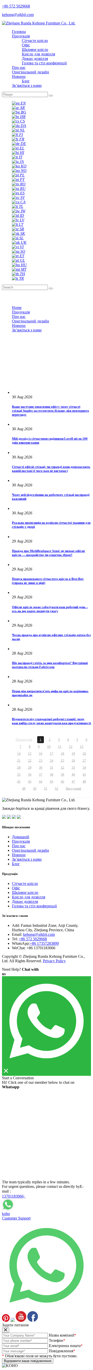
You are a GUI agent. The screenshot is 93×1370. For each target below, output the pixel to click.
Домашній (20, 837)
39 (62, 774)
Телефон (57, 1340)
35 (19, 774)
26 (73, 760)
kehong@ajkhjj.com (39, 934)
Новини (19, 76)
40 (73, 774)
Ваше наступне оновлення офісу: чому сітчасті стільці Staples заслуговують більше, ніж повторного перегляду (50, 410)
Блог (26, 81)
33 (73, 767)
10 (49, 746)
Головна (19, 31)
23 (40, 760)
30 (40, 767)
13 (81, 746)
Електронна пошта (66, 1346)
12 (70, 746)
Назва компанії (62, 1335)
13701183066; (14, 1196)
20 (84, 753)
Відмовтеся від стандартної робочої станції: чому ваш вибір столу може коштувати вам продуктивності (51, 721)
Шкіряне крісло (35, 49)
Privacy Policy (54, 961)
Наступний (73, 788)
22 (29, 760)
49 (24, 788)
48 (84, 781)
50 (34, 788)
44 (40, 781)
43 (29, 781)
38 (51, 774)
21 (19, 760)
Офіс (26, 45)
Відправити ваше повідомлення (27, 1361)
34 (84, 767)
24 (51, 760)
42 (19, 781)
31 (51, 767)
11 (60, 746)
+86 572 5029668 (33, 939)
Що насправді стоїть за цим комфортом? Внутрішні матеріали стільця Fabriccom (50, 665)
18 (62, 753)
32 (62, 767)
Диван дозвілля (35, 58)
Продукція (21, 36)
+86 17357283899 (44, 943)
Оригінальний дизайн (30, 72)
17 (51, 753)
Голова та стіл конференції (44, 63)
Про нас (19, 67)
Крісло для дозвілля (38, 54)
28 (19, 767)
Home (17, 307)
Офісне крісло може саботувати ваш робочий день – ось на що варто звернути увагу (50, 609)
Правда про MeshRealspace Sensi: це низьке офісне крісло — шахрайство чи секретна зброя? (48, 553)
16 (40, 753)
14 (19, 753)
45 (51, 781)
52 (56, 788)
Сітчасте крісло (35, 40)
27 (84, 760)
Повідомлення (62, 1351)
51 (45, 788)
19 (73, 753)
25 (62, 760)
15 (29, 753)
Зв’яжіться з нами (27, 85)
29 (29, 767)
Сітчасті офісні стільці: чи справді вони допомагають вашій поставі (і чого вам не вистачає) (51, 469)
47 (73, 781)
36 (29, 774)
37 (40, 774)
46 (62, 781)
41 (84, 774)
